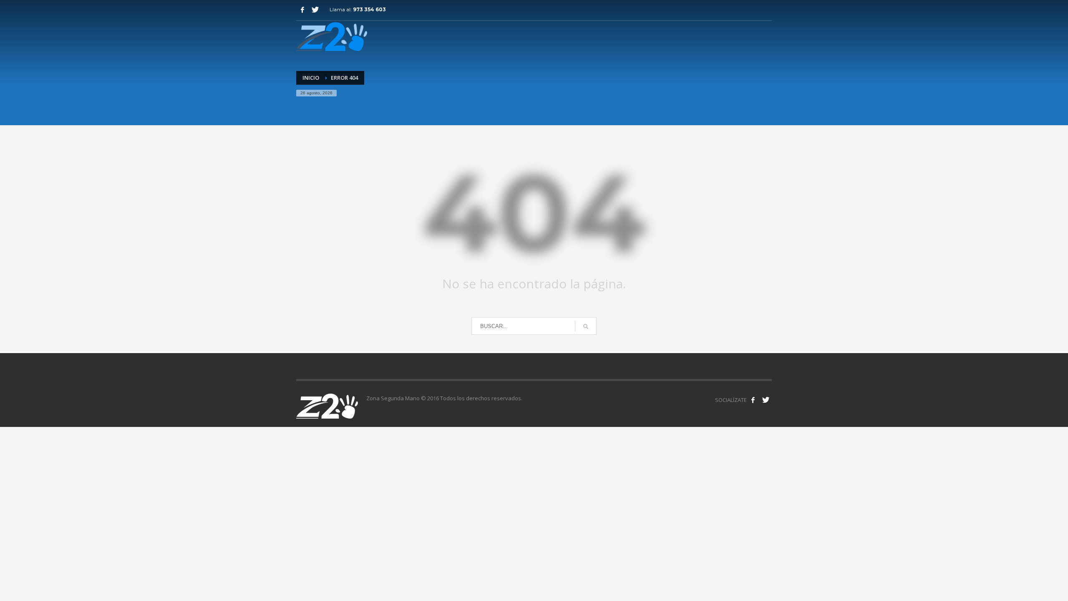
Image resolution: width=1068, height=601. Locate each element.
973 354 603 (369, 9)
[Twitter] (315, 9)
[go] (586, 326)
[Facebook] (302, 9)
